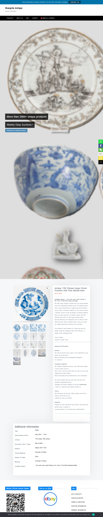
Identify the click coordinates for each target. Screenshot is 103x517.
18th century (46, 439)
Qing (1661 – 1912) (41, 434)
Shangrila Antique (13, 8)
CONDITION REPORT (77, 498)
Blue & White (39, 443)
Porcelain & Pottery (40, 452)
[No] (101, 514)
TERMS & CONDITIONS (78, 502)
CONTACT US (74, 2)
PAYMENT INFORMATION (78, 510)
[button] (47, 288)
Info (27, 18)
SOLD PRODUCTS (76, 494)
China (36, 456)
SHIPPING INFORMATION (78, 506)
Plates (37, 430)
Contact (35, 18)
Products (10, 18)
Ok (93, 514)
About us (20, 18)
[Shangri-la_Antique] (100, 149)
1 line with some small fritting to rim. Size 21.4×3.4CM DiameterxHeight (56, 465)
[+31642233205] (100, 141)
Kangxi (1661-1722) (40, 447)
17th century (38, 439)
